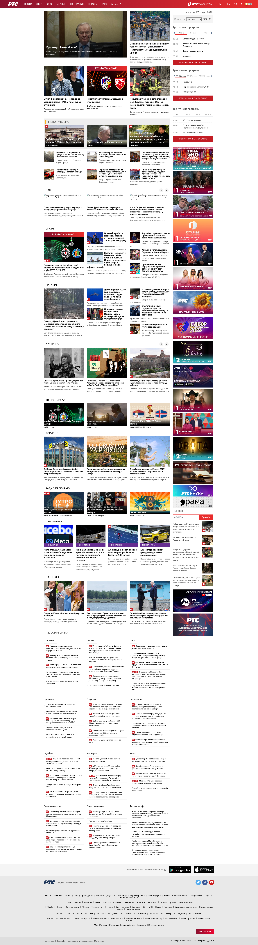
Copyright (60, 941)
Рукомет (117, 902)
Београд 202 (117, 918)
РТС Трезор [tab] (192, 76)
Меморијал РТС (185, 902)
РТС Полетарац (195, 913)
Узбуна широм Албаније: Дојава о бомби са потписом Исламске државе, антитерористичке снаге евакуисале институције (105, 649)
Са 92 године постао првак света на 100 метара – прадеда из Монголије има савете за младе (63, 839)
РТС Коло (153, 913)
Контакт (103, 925)
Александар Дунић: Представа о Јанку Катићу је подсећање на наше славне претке (104, 845)
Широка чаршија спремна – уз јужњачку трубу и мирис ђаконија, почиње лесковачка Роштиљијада (64, 849)
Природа (168, 907)
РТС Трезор (165, 913)
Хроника (49, 699)
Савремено (54, 521)
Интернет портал (156, 925)
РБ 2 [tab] (188, 114)
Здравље (136, 907)
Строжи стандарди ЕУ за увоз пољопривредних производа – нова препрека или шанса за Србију (147, 706)
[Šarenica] (193, 424)
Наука (158, 907)
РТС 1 (63, 913)
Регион (91, 640)
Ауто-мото (152, 902)
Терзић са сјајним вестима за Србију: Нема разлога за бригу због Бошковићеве (156, 235)
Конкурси (141, 925)
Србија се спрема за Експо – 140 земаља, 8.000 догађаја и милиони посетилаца (64, 142)
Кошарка (92, 753)
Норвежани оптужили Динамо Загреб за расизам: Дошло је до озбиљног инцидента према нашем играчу (64, 777)
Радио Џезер (204, 918)
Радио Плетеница (134, 918)
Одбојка (107, 902)
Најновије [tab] (178, 510)
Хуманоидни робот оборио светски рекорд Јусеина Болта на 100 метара (122, 552)
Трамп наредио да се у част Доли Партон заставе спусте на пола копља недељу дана (105, 828)
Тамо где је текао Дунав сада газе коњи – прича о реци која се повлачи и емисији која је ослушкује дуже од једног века (106, 615)
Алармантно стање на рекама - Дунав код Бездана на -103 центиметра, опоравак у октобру (106, 732)
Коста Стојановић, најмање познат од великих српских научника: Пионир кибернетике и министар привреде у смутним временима (147, 210)
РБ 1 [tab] (178, 114)
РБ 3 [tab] (198, 114)
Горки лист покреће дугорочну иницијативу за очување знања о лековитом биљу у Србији (106, 471)
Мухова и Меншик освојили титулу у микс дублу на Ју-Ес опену (147, 782)
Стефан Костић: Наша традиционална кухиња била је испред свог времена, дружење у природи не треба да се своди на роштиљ (147, 139)
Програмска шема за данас (192, 62)
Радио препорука (58, 488)
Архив (129, 920)
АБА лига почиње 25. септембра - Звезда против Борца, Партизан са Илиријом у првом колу (105, 768)
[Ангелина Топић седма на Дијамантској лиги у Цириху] (135, 254)
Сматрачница (196, 895)
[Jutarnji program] (193, 230)
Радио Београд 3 (101, 918)
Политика (49, 640)
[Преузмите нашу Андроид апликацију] (180, 869)
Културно (52, 343)
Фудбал (48, 753)
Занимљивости (53, 806)
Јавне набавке (128, 925)
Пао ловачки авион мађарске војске (104, 685)
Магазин (60, 4)
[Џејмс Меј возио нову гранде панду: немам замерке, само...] (155, 536)
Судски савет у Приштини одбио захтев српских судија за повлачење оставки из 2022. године (63, 674)
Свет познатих (95, 806)
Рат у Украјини (154, 895)
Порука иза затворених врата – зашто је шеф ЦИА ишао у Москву (149, 647)
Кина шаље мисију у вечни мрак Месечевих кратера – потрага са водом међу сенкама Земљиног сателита (90, 554)
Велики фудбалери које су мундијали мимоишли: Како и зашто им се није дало (105, 208)
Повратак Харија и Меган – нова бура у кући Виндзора (64, 614)
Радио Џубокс (171, 918)
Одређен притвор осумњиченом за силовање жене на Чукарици (61, 729)
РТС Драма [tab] (181, 76)
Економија (136, 699)
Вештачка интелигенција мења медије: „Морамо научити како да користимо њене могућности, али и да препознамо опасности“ (150, 814)
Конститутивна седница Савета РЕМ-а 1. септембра (63, 682)
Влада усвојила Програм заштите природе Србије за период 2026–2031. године (62, 657)
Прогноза (179, 19)
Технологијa (137, 806)
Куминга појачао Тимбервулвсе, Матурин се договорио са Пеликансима (105, 786)
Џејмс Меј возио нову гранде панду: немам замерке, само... (151, 552)
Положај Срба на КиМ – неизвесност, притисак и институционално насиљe (63, 666)
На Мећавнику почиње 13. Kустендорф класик (154, 325)
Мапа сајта (205, 931)
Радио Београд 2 (82, 918)
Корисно (52, 433)
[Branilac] (193, 182)
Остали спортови (168, 902)
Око (48, 190)
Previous (174, 33)
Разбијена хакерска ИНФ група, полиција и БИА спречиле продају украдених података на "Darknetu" (61, 720)
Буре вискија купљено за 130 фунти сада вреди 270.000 (63, 831)
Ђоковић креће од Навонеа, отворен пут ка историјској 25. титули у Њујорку (115, 237)
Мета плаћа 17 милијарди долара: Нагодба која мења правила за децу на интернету (58, 553)
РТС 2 (71, 913)
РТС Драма (113, 913)
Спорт (39, 4)
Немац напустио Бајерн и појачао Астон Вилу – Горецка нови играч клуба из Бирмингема (64, 794)
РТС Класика (140, 913)
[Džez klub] (193, 352)
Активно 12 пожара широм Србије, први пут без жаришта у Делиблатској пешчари (70, 154)
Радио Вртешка (188, 918)
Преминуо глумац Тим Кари (100, 821)
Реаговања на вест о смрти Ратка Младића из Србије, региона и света (104, 715)
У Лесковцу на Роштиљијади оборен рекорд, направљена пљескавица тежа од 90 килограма (155, 293)
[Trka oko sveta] (193, 158)
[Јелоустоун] (193, 400)
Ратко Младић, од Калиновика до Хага (105, 741)
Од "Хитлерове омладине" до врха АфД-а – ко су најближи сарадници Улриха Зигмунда (150, 664)
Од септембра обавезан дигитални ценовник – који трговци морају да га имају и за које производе (150, 741)
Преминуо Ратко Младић (61, 47)
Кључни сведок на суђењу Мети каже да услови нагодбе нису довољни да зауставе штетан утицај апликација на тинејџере (150, 825)
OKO (49, 4)
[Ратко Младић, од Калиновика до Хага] (106, 136)
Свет (132, 640)
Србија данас (87, 895)
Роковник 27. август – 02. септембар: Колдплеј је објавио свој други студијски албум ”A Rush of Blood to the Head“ (105, 382)
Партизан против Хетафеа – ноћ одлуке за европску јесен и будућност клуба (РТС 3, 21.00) (64, 268)
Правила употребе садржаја (80, 941)
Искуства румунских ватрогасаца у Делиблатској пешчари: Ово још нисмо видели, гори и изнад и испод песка (149, 103)
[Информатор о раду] (193, 625)
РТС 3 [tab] (204, 33)
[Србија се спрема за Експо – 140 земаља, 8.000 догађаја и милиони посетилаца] (64, 136)
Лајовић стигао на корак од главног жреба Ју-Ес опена (150, 789)
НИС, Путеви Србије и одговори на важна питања (63, 510)
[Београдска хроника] (193, 278)
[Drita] (193, 448)
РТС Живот (126, 913)
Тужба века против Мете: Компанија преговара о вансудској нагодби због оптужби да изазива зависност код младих (150, 843)
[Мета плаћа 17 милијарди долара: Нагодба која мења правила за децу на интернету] (58, 536)
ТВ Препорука (55, 399)
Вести (28, 4)
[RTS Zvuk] (193, 376)
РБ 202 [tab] (208, 114)
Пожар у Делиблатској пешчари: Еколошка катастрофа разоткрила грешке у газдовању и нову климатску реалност (64, 325)
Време (167, 895)
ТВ (71, 4)
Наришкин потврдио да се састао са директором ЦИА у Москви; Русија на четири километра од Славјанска (112, 172)
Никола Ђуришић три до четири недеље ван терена (104, 760)
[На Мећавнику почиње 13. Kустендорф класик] (135, 329)
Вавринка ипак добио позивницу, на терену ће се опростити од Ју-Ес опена (149, 774)
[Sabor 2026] (193, 328)
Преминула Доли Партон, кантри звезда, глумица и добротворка (105, 836)
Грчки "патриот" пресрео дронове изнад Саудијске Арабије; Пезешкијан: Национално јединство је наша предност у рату (156, 173)
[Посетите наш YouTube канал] (211, 882)
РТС (104, 4)
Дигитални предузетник (186, 907)
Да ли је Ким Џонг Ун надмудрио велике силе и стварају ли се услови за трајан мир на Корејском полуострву (149, 615)
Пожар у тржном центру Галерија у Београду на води (69, 170)
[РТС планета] (199, 4)
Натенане (53, 577)
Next (211, 33)
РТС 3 (79, 913)
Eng (229, 4)
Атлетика (141, 902)
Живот (60, 907)
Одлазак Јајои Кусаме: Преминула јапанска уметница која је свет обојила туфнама (63, 381)
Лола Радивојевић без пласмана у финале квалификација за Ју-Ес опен (148, 767)
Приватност (49, 941)
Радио (80, 4)
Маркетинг (114, 925)
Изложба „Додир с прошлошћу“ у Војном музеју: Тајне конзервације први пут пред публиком (148, 382)
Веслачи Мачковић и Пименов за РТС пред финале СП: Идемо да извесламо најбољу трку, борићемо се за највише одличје (106, 260)
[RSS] (241, 4)
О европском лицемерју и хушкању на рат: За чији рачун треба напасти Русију (63, 208)
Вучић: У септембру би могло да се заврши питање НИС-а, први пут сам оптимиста (63, 101)
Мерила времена (137, 895)
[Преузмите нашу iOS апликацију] (204, 869)
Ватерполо (129, 902)
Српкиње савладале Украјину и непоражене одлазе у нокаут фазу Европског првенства (153, 267)
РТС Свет (89, 913)
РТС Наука (101, 913)
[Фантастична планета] (193, 206)
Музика (85, 907)
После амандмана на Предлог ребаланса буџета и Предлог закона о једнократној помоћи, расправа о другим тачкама (156, 155)
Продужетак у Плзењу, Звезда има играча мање (63, 785)
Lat (220, 4)
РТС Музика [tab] (204, 76)
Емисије (93, 4)
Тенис (133, 753)
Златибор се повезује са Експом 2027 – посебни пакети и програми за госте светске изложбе (148, 471)
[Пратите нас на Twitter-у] (198, 882)
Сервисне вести (179, 895)
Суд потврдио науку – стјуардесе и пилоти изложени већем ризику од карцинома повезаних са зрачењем (155, 310)
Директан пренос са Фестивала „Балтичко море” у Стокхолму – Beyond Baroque (105, 510)
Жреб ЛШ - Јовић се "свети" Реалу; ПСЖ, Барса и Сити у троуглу (63, 769)
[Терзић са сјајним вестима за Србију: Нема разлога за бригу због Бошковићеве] (135, 237)
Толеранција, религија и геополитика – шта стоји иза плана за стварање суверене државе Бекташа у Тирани (106, 669)
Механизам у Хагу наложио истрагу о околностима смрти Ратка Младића (112, 154)
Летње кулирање (138, 512)
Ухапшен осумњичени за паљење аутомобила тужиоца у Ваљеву (60, 736)
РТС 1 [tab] (181, 33)
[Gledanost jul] (193, 302)
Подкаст (209, 895)
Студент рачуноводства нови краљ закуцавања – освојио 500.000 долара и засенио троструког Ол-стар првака (105, 794)
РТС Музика (179, 913)
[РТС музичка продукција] (193, 600)
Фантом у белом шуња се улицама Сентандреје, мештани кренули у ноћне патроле (105, 659)
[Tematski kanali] (193, 496)
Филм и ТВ (148, 907)
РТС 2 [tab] (193, 33)
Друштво (92, 699)
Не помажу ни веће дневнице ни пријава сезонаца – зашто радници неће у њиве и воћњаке (149, 725)
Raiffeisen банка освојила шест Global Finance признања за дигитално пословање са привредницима (63, 471)
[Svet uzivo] (193, 254)
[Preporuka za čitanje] (193, 472)
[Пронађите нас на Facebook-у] (205, 882)
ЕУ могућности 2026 (129, 897)
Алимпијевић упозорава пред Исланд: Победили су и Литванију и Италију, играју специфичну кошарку (105, 777)
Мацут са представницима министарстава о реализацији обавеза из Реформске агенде (63, 648)
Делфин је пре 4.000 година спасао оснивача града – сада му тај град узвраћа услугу (115, 294)
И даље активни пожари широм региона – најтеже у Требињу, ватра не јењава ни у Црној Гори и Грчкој (105, 678)
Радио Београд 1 (64, 918)
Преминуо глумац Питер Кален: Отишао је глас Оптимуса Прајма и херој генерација (114, 314)
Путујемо (109, 907)
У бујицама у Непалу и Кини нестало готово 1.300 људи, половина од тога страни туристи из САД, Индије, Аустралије (149, 675)
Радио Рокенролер (153, 918)
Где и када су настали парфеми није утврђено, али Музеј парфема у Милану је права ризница (63, 823)
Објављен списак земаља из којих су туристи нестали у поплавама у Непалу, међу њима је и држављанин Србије (149, 48)
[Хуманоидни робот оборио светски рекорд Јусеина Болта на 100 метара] (123, 536)
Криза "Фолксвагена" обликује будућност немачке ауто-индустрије (147, 733)
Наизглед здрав (133, 909)
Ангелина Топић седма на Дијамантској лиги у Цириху (155, 251)
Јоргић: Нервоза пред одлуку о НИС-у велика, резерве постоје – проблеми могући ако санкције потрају (150, 716)
